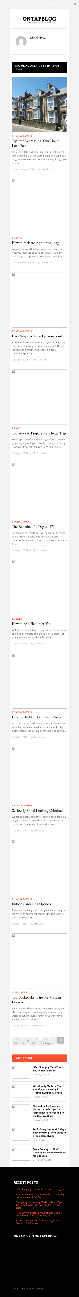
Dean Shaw (46, 169)
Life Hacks (54, 4)
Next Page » (46, 1043)
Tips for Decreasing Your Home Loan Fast (35, 143)
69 (33, 1043)
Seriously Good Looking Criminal (37, 810)
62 (61, 1040)
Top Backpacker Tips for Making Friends (36, 999)
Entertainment (20, 23)
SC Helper (30, 32)
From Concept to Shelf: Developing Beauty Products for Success (49, 1152)
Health (36, 14)
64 (23, 1043)
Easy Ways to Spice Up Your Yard (37, 336)
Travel (37, 4)
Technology (18, 14)
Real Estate (42, 23)
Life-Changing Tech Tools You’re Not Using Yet (40, 1189)
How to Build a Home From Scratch (38, 717)
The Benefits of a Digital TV (33, 526)
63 (15, 1043)
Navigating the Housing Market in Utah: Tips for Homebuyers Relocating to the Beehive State (39, 1205)
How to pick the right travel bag (35, 242)
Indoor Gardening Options (31, 903)
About (14, 32)
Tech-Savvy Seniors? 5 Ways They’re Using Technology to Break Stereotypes (49, 1132)
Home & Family (19, 4)
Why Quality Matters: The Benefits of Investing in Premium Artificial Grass (47, 1089)
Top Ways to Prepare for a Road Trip (39, 433)
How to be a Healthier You (31, 623)
